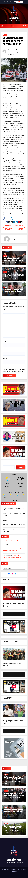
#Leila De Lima (12, 54)
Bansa (4, 34)
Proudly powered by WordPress (9, 869)
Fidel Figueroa (17, 294)
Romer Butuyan (17, 262)
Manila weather (14, 500)
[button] (23, 25)
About (13, 874)
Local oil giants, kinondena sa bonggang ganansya (19, 227)
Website (5, 358)
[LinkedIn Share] (11, 218)
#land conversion (12, 52)
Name (5, 341)
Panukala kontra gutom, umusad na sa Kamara (13, 291)
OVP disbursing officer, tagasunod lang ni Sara (13, 259)
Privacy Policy (8, 874)
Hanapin (21, 467)
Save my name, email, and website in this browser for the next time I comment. (14, 370)
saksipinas (13, 17)
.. (14, 239)
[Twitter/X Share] (8, 218)
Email (4, 350)
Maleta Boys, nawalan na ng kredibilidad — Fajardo (13, 275)
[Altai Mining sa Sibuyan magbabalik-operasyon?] (14, 593)
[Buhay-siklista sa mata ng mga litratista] (14, 655)
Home (2, 874)
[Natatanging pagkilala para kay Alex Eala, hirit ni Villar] (14, 711)
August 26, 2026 (9, 781)
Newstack (23, 869)
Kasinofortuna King (8, 541)
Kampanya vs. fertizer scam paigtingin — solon (14, 827)
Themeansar (14, 871)
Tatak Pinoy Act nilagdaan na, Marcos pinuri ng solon (9, 227)
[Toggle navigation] (13, 26)
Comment (6, 312)
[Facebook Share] (4, 218)
